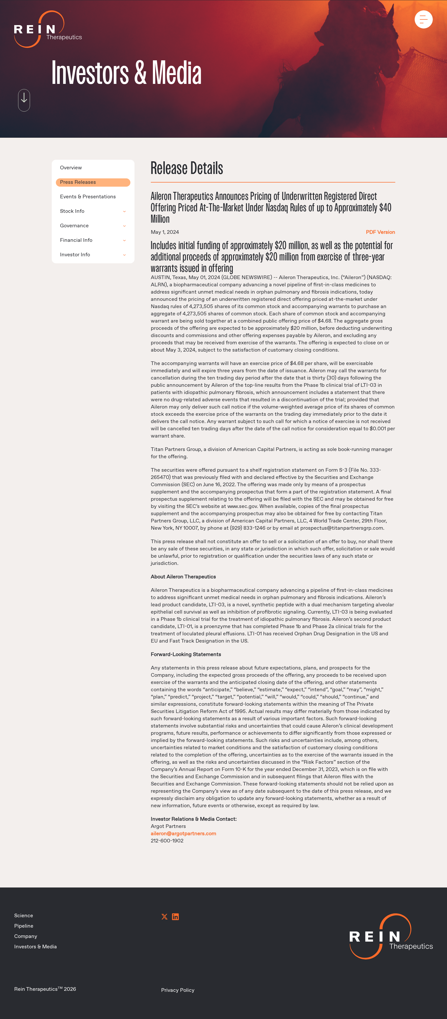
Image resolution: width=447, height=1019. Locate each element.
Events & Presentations (88, 196)
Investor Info (75, 254)
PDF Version (380, 232)
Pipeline (23, 926)
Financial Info (76, 240)
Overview (71, 167)
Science (23, 915)
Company (25, 936)
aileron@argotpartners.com (183, 833)
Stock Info (72, 211)
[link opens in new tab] (164, 917)
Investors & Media (35, 946)
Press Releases (78, 182)
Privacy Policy (178, 990)
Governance (74, 225)
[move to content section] (24, 98)
